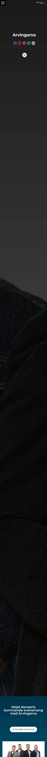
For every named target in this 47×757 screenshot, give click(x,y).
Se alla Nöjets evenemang (23, 729)
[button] (3, 3)
